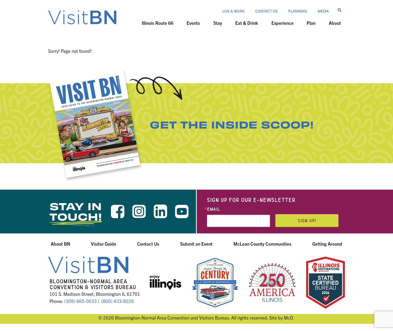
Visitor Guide (103, 243)
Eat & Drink (246, 23)
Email (213, 209)
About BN (60, 243)
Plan (311, 23)
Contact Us (266, 11)
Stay (217, 23)
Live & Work (233, 11)
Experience (282, 23)
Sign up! (307, 221)
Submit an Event (196, 243)
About (335, 23)
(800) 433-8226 (117, 301)
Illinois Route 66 (158, 23)
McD (288, 317)
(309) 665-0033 (80, 301)
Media (323, 11)
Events (193, 23)
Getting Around (327, 243)
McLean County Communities (262, 243)
